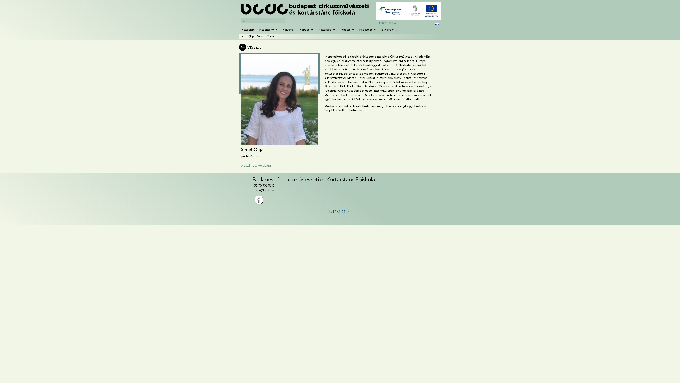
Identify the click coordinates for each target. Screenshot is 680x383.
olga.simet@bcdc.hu (256, 165)
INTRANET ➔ (386, 23)
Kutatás (345, 29)
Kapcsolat (365, 29)
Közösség (325, 29)
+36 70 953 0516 (263, 185)
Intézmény (266, 29)
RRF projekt (389, 29)
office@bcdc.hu (263, 190)
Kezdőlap (248, 29)
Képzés (305, 29)
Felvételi (288, 29)
